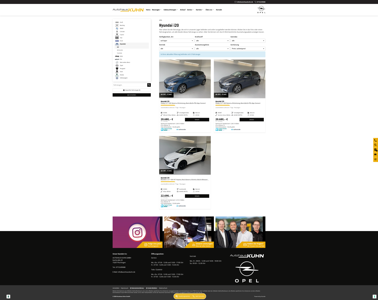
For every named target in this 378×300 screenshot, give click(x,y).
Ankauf (182, 10)
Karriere (199, 10)
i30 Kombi (120, 50)
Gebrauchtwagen (170, 10)
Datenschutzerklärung (138, 288)
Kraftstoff (199, 37)
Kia (121, 59)
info (160, 20)
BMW (121, 28)
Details (197, 119)
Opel (121, 65)
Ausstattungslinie (202, 45)
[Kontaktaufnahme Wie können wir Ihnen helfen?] (375, 154)
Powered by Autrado (259, 296)
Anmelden (116, 288)
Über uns (209, 10)
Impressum (124, 288)
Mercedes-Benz (125, 62)
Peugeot (122, 68)
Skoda (122, 75)
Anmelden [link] (132, 95)
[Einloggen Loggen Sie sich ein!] (375, 159)
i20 (118, 47)
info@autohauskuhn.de (126, 272)
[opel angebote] (261, 12)
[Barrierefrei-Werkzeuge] (8, 296)
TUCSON (119, 53)
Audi (121, 22)
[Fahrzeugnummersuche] (375, 145)
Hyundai (123, 44)
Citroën (122, 31)
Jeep (121, 56)
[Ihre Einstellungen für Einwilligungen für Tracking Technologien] (374, 296)
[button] (182, 296)
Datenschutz (163, 288)
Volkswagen (124, 78)
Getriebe (234, 37)
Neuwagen (156, 10)
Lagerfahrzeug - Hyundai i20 (185, 96)
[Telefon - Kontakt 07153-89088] (375, 140)
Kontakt (219, 10)
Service (189, 10)
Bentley (122, 25)
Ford (121, 41)
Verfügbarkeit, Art (166, 37)
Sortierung (235, 45)
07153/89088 (120, 267)
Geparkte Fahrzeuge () (132, 90)
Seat (121, 71)
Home (148, 10)
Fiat (121, 38)
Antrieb (162, 45)
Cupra (122, 35)
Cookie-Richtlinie (152, 288)
